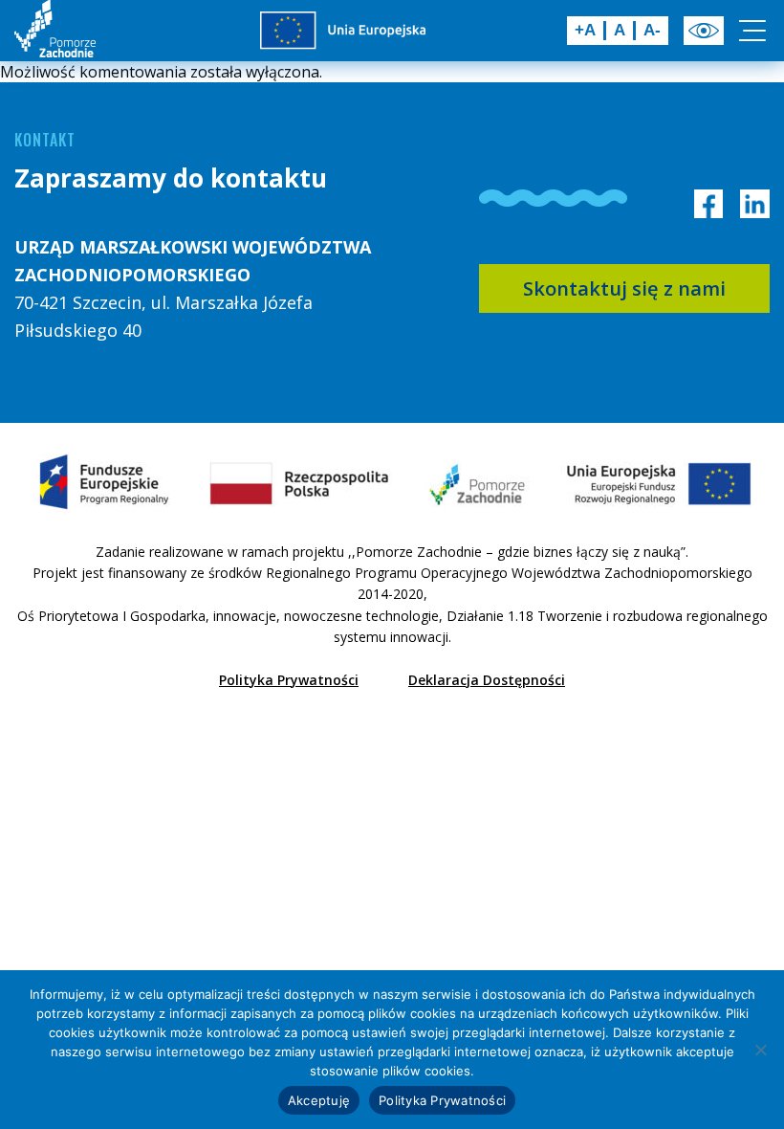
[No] (760, 1049)
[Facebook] (708, 203)
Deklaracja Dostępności (486, 680)
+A (585, 30)
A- (652, 30)
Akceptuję (319, 1100)
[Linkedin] (755, 203)
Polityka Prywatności (289, 680)
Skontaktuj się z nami (624, 288)
